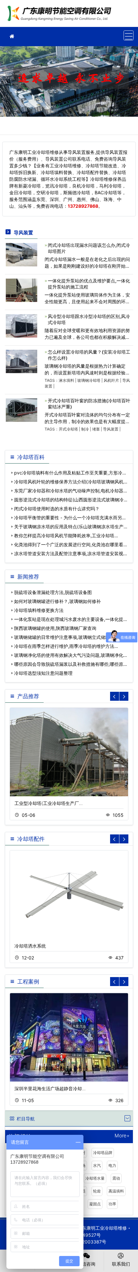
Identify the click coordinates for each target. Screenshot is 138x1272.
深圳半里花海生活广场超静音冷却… (50, 1088)
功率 (112, 1203)
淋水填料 (66, 380)
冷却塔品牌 (102, 1152)
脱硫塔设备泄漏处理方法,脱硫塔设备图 (53, 592)
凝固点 (95, 1203)
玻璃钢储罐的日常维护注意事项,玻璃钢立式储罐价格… (68, 637)
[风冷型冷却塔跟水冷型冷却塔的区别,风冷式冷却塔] (21, 325)
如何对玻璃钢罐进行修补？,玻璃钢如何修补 (57, 601)
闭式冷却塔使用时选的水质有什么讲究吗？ (56, 508)
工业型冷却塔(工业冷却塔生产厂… (48, 803)
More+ (122, 1136)
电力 (112, 1165)
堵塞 (96, 429)
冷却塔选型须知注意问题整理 (43, 673)
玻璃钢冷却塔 (88, 380)
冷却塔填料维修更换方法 (39, 610)
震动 (116, 1178)
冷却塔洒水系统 (30, 946)
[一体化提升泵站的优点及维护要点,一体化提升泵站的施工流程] (21, 289)
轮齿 (97, 1191)
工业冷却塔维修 (61, 15)
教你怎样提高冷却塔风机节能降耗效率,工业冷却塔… (66, 535)
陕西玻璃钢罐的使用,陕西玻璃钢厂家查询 (55, 628)
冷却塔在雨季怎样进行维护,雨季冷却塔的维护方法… (66, 646)
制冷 (85, 429)
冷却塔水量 (95, 1178)
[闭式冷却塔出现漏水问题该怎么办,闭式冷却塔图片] (21, 254)
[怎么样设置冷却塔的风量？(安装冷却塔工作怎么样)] (21, 361)
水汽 (97, 1165)
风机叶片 (111, 380)
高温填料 (116, 1191)
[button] (123, 696)
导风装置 (110, 429)
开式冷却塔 (68, 429)
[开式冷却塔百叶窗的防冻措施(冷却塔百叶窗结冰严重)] (21, 409)
